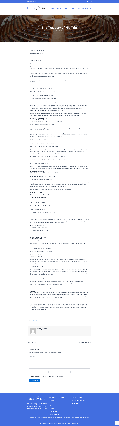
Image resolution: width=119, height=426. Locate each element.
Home (53, 8)
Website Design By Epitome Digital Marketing (68, 423)
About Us (58, 8)
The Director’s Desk (54, 403)
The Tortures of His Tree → (84, 342)
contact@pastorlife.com (32, 1)
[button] (62, 8)
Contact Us (85, 8)
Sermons (59, 31)
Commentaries (53, 411)
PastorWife (52, 400)
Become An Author (75, 8)
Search (65, 8)
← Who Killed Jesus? (33, 342)
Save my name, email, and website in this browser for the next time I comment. (47, 376)
